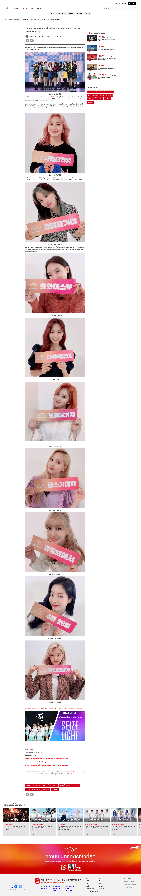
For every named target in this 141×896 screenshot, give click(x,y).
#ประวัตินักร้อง (109, 92)
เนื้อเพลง (87, 13)
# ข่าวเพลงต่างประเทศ (37, 825)
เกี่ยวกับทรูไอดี (127, 878)
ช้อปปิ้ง (88, 886)
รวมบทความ (61, 13)
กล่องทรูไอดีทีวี (90, 889)
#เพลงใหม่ (99, 99)
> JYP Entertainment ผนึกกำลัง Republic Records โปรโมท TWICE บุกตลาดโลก (47, 762)
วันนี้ (6, 8)
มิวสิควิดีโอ (70, 13)
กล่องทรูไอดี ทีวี (116, 3)
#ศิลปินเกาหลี (55, 789)
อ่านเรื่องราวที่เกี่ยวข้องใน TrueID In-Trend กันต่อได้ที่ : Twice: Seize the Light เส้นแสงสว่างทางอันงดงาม (53, 709)
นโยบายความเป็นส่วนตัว (130, 885)
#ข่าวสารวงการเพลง (93, 95)
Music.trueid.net (76, 772)
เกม (27, 8)
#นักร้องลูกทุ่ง (91, 99)
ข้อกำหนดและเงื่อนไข (129, 881)
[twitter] (20, 886)
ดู (10, 8)
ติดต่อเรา (126, 891)
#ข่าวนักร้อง (107, 99)
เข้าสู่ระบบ (131, 3)
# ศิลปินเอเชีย (8, 825)
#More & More (43, 786)
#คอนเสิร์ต (90, 102)
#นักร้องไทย (101, 92)
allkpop (32, 749)
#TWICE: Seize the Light (72, 786)
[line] (11, 886)
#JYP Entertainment (31, 786)
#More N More (53, 786)
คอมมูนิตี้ (101, 889)
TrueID (10, 3)
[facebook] (15, 886)
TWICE (42, 752)
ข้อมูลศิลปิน (79, 13)
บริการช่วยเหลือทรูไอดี (92, 891)
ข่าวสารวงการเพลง (16, 19)
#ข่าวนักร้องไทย (92, 92)
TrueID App (47, 774)
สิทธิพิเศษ (16, 8)
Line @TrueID (68, 774)
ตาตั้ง (32, 8)
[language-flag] (122, 3)
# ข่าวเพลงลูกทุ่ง (102, 74)
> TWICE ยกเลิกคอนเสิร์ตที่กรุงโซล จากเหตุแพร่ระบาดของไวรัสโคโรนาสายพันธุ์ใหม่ (46, 765)
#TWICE (61, 786)
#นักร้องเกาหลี (45, 789)
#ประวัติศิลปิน (109, 95)
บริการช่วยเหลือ (128, 888)
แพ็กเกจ (101, 886)
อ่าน (23, 8)
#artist (28, 789)
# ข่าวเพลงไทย (101, 36)
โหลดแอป (106, 3)
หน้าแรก (53, 13)
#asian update (36, 789)
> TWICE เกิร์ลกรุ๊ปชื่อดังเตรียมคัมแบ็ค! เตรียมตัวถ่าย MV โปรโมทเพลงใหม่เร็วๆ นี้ (46, 759)
